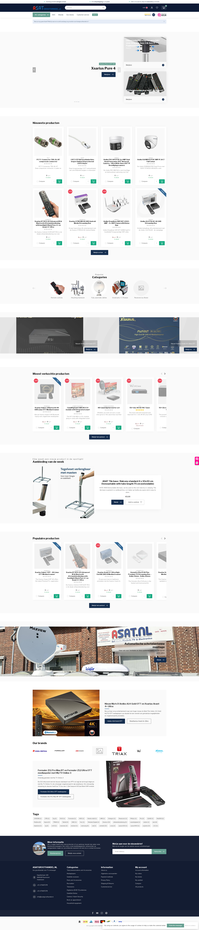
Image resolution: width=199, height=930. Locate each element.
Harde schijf (92, 818)
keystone (38, 826)
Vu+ (82, 822)
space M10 (135, 826)
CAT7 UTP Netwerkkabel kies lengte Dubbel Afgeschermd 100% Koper (82, 161)
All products (139, 887)
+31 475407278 (42, 885)
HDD (81, 818)
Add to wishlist (133, 502)
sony (112, 826)
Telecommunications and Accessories (79, 870)
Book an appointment (74, 900)
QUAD (150, 818)
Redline (37, 822)
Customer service (83, 15)
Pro (142, 818)
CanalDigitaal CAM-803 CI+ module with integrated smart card (78, 409)
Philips (133, 818)
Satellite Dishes (72, 893)
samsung (85, 826)
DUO (62, 818)
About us (104, 870)
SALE (95, 15)
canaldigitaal (135, 822)
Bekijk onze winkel (74, 853)
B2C (53, 15)
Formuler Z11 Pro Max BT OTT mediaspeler (56, 797)
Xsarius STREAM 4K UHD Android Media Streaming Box (82, 222)
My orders (138, 874)
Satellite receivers (73, 877)
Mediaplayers (71, 874)
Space (47, 822)
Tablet (65, 822)
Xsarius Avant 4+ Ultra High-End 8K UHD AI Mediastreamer (109, 573)
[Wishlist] (157, 8)
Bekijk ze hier (98, 252)
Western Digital (93, 822)
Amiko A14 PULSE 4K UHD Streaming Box (150, 222)
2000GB (37, 818)
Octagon (111, 818)
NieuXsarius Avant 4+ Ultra (139, 721)
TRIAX (56, 822)
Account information (142, 870)
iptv (155, 822)
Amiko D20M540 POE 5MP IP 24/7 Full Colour (150, 160)
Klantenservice (55, 853)
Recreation (70, 883)
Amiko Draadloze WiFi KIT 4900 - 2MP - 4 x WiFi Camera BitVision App (116, 223)
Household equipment (74, 903)
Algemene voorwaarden (109, 874)
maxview (63, 826)
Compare (42, 181)
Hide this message (175, 925)
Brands (60, 15)
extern (146, 822)
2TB (47, 818)
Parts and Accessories (74, 880)
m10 (54, 826)
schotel (103, 826)
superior (146, 826)
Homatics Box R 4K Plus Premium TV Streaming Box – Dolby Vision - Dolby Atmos (139, 574)
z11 (155, 826)
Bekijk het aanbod (98, 437)
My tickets (138, 877)
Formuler (72, 818)
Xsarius (106, 822)
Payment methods (107, 877)
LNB (102, 818)
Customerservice (106, 887)
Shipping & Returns (107, 883)
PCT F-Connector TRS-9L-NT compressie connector (48, 160)
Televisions (70, 887)
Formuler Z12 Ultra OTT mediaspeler (53, 792)
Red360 (160, 818)
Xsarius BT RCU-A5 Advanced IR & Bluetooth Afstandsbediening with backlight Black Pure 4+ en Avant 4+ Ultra (48, 224)
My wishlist (139, 880)
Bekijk (116, 502)
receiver (74, 826)
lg (46, 826)
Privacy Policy (105, 880)
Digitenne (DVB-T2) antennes (76, 890)
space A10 (123, 826)
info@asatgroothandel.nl (45, 897)
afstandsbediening (120, 822)
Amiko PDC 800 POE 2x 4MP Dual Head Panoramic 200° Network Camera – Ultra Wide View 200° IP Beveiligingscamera (116, 162)
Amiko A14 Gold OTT (114, 721)
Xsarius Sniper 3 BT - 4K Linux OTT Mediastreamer (47, 573)
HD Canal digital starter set (109, 408)
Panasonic (123, 818)
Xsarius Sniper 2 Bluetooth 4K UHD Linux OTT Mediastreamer (47, 409)
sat (94, 826)
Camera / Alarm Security (75, 897)
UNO (74, 822)
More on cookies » (190, 925)
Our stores (70, 15)
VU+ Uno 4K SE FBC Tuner (140, 408)
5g (54, 818)
